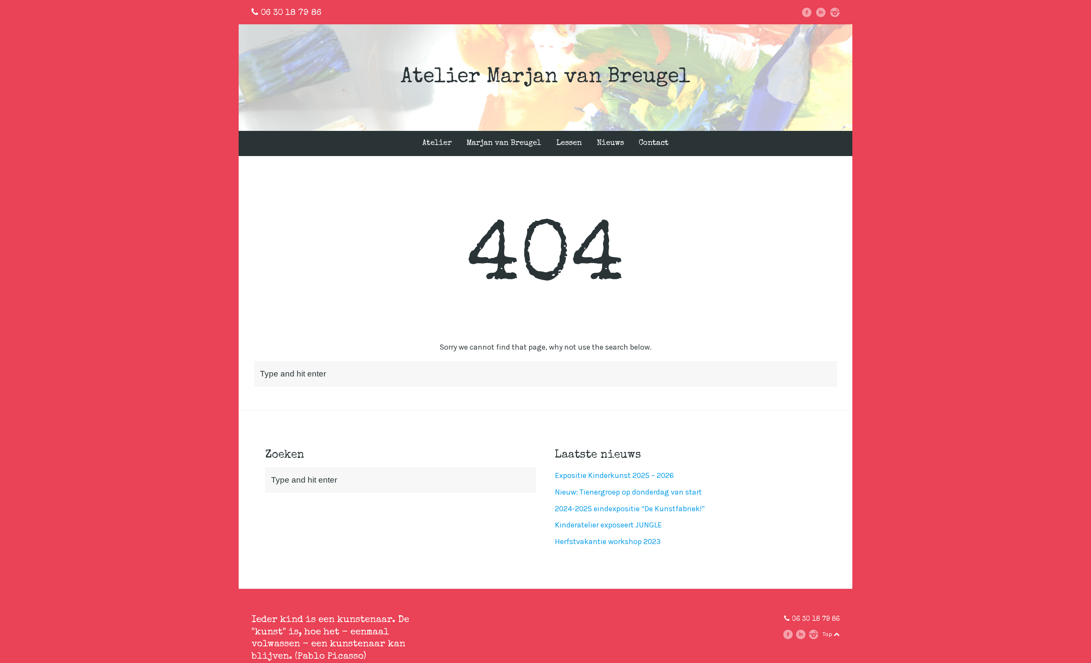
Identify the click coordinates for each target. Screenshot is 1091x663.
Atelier (437, 143)
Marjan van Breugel (504, 143)
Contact (654, 143)
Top (828, 634)
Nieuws (610, 143)
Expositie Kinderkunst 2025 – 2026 (614, 475)
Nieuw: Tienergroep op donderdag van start (628, 492)
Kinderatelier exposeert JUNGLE (608, 525)
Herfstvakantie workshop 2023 (608, 541)
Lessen (569, 143)
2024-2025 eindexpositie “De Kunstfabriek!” (630, 508)
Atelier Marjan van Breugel (545, 77)
